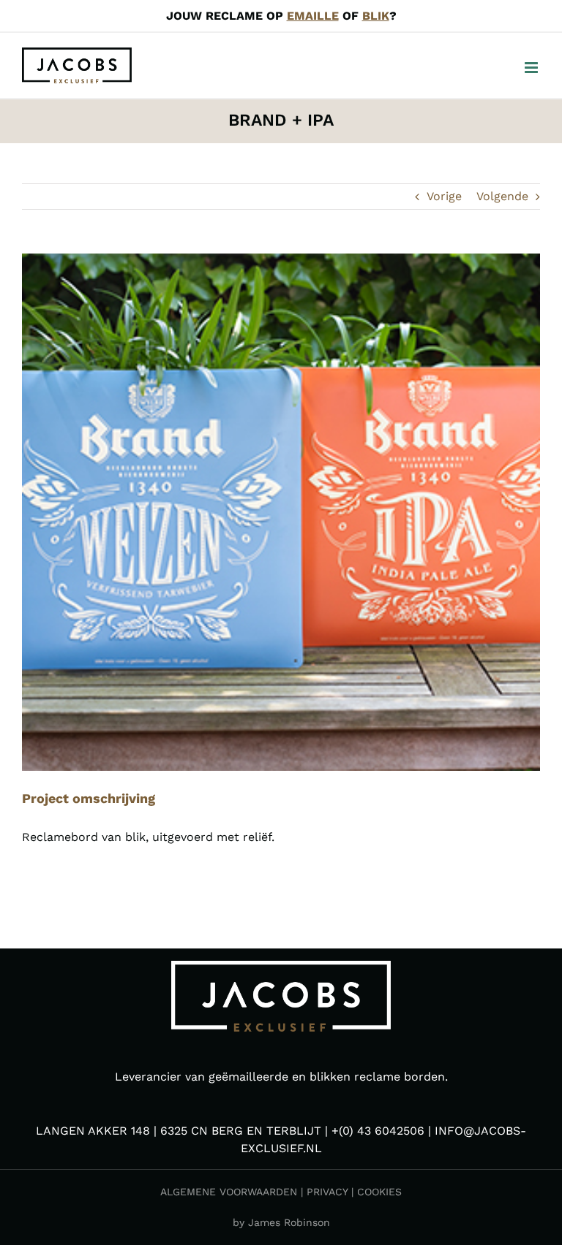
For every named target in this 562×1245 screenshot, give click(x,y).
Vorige (444, 196)
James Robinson (289, 1222)
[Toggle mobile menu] (532, 67)
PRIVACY (327, 1192)
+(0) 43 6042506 (377, 1131)
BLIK (375, 16)
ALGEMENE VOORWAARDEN (228, 1192)
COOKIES (379, 1192)
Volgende (502, 196)
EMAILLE (313, 16)
